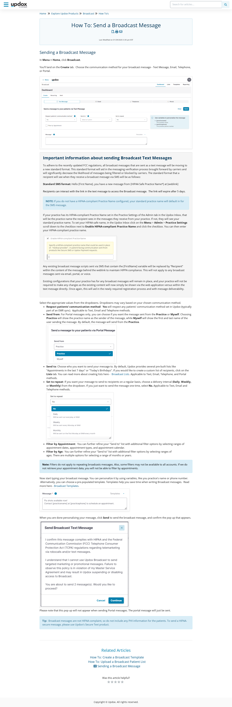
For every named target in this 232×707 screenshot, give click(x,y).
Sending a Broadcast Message (118, 666)
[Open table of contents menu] (7, 4)
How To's (104, 13)
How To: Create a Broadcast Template (117, 657)
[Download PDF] (113, 32)
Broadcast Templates (66, 486)
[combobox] (196, 4)
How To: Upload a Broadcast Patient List (117, 662)
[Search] (225, 4)
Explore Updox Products (64, 13)
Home (43, 13)
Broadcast (88, 13)
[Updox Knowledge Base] (20, 3)
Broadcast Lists (120, 374)
